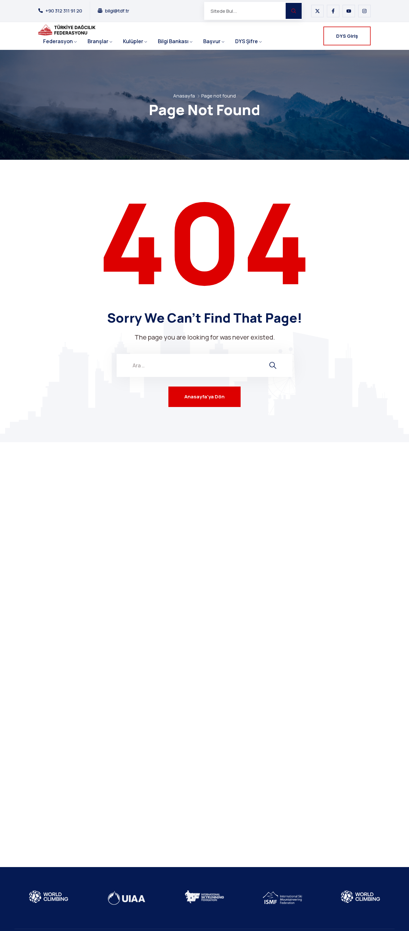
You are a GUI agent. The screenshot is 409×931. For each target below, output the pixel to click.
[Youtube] (349, 11)
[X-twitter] (317, 11)
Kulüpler (133, 41)
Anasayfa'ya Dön (204, 396)
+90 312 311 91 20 (63, 11)
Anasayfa (184, 95)
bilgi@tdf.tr (117, 11)
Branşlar (98, 41)
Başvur (211, 41)
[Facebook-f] (333, 11)
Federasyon (58, 41)
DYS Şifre (246, 41)
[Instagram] (364, 11)
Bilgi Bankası (173, 41)
